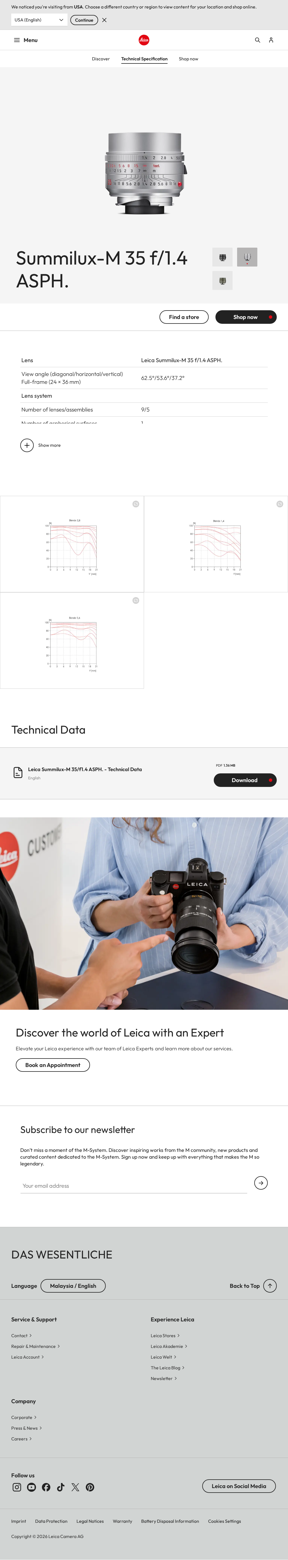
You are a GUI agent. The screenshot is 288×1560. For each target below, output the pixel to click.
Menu (31, 39)
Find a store (184, 316)
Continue (84, 20)
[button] (270, 1286)
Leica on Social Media (239, 1485)
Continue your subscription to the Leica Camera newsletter (261, 1183)
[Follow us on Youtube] (31, 1487)
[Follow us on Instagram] (16, 1487)
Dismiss (104, 20)
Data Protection (51, 1521)
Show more (49, 445)
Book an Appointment (52, 1064)
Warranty (122, 1521)
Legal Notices (90, 1521)
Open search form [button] (257, 40)
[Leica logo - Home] (144, 40)
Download (245, 780)
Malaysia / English (73, 1285)
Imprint (18, 1521)
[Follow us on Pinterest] (90, 1487)
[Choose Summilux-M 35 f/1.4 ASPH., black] (222, 257)
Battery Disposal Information (170, 1521)
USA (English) (28, 20)
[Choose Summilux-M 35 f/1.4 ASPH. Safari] (222, 280)
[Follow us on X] (75, 1487)
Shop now (245, 316)
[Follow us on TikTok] (60, 1487)
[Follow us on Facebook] (46, 1487)
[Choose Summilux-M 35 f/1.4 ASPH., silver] (247, 257)
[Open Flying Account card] (271, 40)
